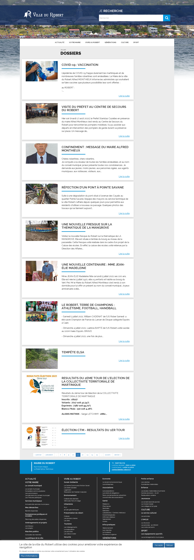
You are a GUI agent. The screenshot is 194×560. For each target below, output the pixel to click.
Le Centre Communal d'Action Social (76, 485)
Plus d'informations (29, 556)
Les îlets (67, 520)
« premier (38, 455)
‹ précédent (49, 455)
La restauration (69, 529)
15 (97, 455)
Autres (105, 521)
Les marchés (107, 530)
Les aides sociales (70, 488)
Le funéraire (107, 532)
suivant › (108, 455)
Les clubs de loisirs (148, 527)
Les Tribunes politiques (33, 497)
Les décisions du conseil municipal (37, 495)
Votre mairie (75, 42)
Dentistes (106, 508)
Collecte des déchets (71, 499)
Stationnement (108, 528)
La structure (145, 523)
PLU (65, 507)
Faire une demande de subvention (114, 495)
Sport (136, 42)
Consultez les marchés (33, 535)
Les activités (68, 531)
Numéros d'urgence (109, 534)
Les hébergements (70, 527)
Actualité (59, 42)
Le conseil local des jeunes (150, 502)
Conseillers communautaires (35, 491)
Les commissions (31, 493)
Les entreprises (108, 484)
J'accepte (158, 545)
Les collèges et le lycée (149, 506)
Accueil (63, 50)
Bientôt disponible (31, 511)
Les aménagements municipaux (152, 537)
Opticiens (106, 510)
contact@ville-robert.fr (121, 469)
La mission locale (147, 504)
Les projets (29, 528)
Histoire (66, 516)
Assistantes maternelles (149, 484)
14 (92, 455)
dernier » (117, 455)
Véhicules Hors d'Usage (72, 501)
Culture (125, 42)
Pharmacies (107, 506)
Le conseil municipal (32, 489)
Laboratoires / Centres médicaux (114, 513)
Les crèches (145, 482)
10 (73, 455)
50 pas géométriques (71, 510)
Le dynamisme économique (112, 482)
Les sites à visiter (70, 534)
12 (82, 455)
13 (87, 455)
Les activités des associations (113, 497)
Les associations (108, 491)
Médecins (106, 504)
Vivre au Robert (92, 42)
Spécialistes (107, 519)
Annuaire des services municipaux (37, 504)
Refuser (169, 545)
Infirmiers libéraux (109, 517)
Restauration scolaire (148, 495)
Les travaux (29, 526)
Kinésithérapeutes (109, 515)
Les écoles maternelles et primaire (153, 491)
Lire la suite (124, 96)
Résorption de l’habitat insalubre (75, 492)
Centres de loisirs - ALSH (150, 493)
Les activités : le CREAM (149, 525)
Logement (67, 490)
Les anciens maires (70, 518)
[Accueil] (43, 14)
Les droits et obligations (111, 493)
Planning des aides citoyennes (35, 519)
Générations (110, 42)
